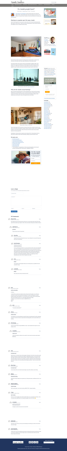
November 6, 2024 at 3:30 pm (16, 331)
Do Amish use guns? (15, 138)
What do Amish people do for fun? (18, 142)
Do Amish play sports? (16, 143)
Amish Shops (46, 118)
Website (33, 208)
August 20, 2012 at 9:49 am (17, 236)
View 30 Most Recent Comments (49, 98)
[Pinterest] (37, 442)
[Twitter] (35, 442)
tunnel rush (13, 420)
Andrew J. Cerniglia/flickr (31, 86)
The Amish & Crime (47, 125)
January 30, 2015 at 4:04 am (15, 351)
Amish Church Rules (15, 144)
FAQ (49, 69)
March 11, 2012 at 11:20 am (15, 227)
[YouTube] (30, 442)
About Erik (54, 45)
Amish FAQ (25, 4)
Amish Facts (46, 108)
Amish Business (46, 103)
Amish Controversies (47, 105)
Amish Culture (46, 107)
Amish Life (45, 115)
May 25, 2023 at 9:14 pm (14, 421)
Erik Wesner (20, 11)
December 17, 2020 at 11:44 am (15, 393)
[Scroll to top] (65, 448)
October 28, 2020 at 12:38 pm (15, 384)
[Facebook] (32, 442)
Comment (13, 196)
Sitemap (34, 446)
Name (12, 208)
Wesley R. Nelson (14, 383)
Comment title (13, 193)
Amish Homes (46, 112)
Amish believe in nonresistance (20, 13)
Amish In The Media (47, 113)
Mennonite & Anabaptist (48, 124)
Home (12, 4)
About (12, 6)
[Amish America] (17, 2)
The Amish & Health (47, 127)
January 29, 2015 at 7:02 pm (14, 323)
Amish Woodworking (47, 119)
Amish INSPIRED (46, 114)
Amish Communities (47, 104)
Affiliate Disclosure (39, 446)
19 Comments (33, 11)
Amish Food (46, 109)
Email (23, 208)
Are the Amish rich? (15, 145)
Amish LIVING (46, 117)
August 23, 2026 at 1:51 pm (14, 429)
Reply (40, 235)
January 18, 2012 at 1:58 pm (14, 288)
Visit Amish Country (47, 128)
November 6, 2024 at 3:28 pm (18, 269)
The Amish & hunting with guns (17, 141)
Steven (12, 373)
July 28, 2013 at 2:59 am (14, 312)
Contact (31, 446)
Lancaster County (47, 123)
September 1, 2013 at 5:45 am (18, 244)
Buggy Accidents (46, 120)
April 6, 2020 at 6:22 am (14, 374)
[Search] (53, 442)
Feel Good (45, 122)
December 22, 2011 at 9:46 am (15, 219)
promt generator (14, 428)
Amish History (46, 110)
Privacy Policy (27, 446)
